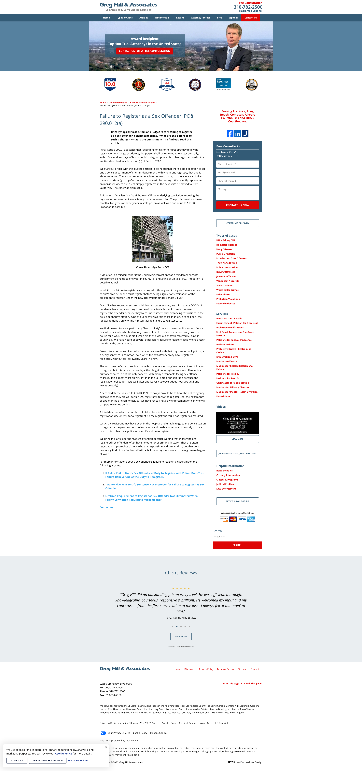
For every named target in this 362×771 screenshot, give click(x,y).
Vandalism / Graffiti (227, 280)
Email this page (252, 683)
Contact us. (107, 507)
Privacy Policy (206, 669)
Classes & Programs (227, 479)
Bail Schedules (224, 470)
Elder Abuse (223, 294)
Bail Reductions (225, 344)
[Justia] (245, 133)
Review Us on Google (237, 501)
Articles (143, 17)
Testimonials (162, 17)
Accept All (17, 760)
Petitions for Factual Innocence (234, 339)
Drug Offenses (224, 249)
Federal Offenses (225, 303)
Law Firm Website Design (244, 762)
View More (181, 636)
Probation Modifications (230, 327)
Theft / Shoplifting (226, 262)
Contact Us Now (237, 205)
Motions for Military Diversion (233, 387)
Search (238, 545)
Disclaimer (190, 669)
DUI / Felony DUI (225, 240)
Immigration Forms (227, 356)
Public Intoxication (227, 267)
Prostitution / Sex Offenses (231, 258)
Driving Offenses (225, 271)
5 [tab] (189, 626)
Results (180, 17)
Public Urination (225, 253)
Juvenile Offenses (226, 276)
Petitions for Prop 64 (227, 378)
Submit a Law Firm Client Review (181, 646)
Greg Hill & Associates (131, 762)
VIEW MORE (237, 439)
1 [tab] (172, 626)
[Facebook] (230, 133)
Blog (219, 17)
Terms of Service (226, 669)
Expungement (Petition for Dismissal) (237, 323)
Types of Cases (125, 17)
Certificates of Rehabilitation (232, 382)
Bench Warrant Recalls (229, 318)
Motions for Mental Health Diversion (237, 391)
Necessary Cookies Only (48, 760)
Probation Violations (228, 299)
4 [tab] (185, 626)
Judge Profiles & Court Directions (238, 453)
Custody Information (228, 475)
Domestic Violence (226, 244)
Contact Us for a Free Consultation (144, 51)
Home (106, 17)
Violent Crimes (224, 285)
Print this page (231, 683)
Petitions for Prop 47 (227, 373)
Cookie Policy (140, 732)
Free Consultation (228, 146)
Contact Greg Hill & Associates (248, 7)
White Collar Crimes (227, 289)
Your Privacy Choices (119, 732)
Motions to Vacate (226, 361)
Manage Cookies (159, 732)
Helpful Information (230, 466)
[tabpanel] (181, 603)
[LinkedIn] (237, 133)
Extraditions (223, 396)
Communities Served (237, 223)
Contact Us (250, 17)
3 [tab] (181, 626)
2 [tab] (177, 626)
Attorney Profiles (200, 17)
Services (222, 314)
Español (233, 17)
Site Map (242, 669)
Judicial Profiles (225, 484)
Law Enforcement (226, 488)
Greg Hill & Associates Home (128, 7)
